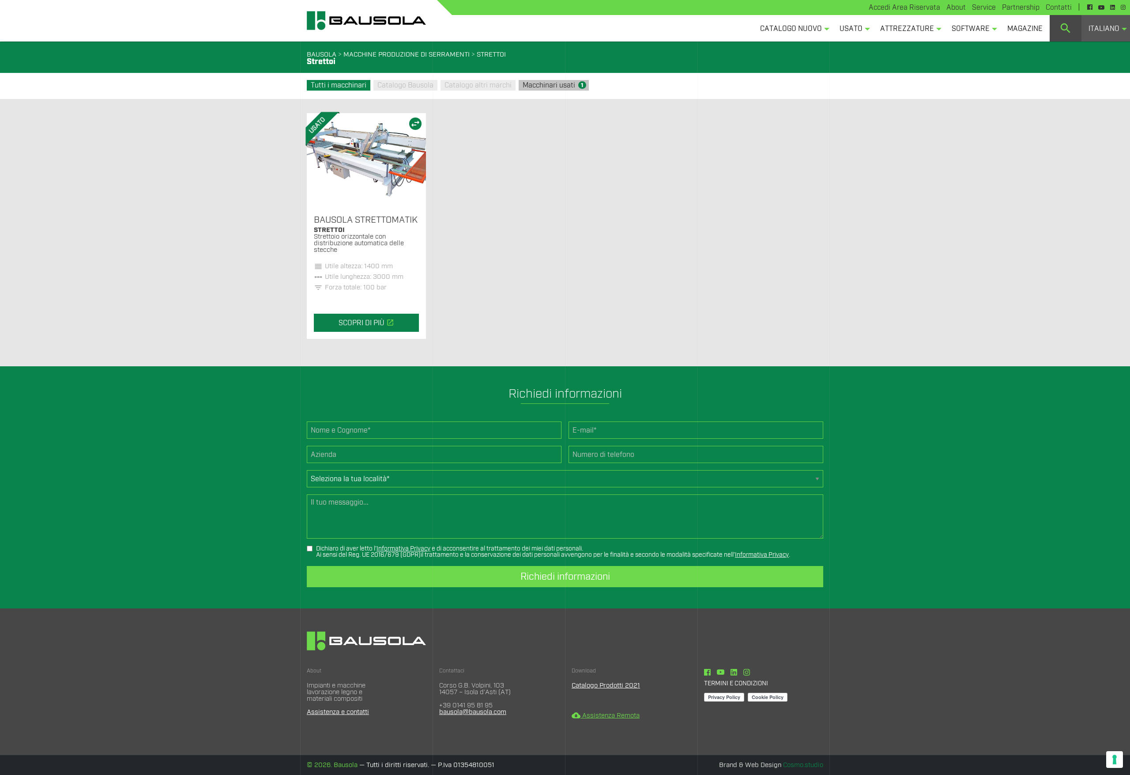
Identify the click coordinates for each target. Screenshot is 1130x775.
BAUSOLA (321, 54)
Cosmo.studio (803, 765)
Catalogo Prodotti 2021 (606, 685)
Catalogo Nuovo (791, 28)
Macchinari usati (553, 85)
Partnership (1021, 7)
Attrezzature (907, 28)
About (956, 7)
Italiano (1104, 28)
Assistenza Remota (606, 715)
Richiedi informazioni (565, 576)
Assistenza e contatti (338, 712)
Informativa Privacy (403, 549)
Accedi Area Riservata (904, 7)
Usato (851, 28)
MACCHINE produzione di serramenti (406, 54)
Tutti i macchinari (338, 85)
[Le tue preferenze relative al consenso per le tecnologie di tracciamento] (1114, 759)
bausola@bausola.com (472, 712)
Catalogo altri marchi (478, 85)
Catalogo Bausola (405, 85)
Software (971, 28)
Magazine (1025, 28)
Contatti (1059, 7)
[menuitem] (792, 28)
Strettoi (491, 54)
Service (984, 7)
